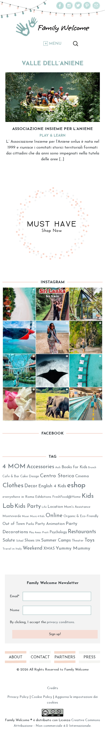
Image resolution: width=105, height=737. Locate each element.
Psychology (58, 532)
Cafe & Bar (10, 476)
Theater (78, 540)
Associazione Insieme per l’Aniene (52, 129)
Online (54, 516)
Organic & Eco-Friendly (80, 516)
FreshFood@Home (66, 497)
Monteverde (11, 516)
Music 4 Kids (37, 516)
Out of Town (13, 524)
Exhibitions (43, 497)
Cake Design (29, 476)
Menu (55, 44)
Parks (30, 524)
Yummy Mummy (73, 548)
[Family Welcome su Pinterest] (87, 8)
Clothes (12, 486)
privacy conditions (60, 622)
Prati (45, 532)
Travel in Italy (12, 548)
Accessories (40, 467)
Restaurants (82, 531)
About (15, 657)
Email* (14, 596)
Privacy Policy (18, 697)
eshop (76, 485)
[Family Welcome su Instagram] (69, 8)
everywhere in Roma (18, 497)
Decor (30, 486)
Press (89, 657)
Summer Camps (56, 540)
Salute (8, 540)
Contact (40, 657)
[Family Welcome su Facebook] (60, 8)
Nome (14, 610)
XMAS (49, 549)
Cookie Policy (42, 697)
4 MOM (14, 466)
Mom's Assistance (77, 507)
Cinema (82, 476)
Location (55, 507)
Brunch (92, 467)
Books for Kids (74, 467)
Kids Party (28, 506)
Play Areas (35, 532)
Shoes (29, 540)
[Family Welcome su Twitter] (78, 8)
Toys (89, 540)
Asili (58, 467)
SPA (37, 541)
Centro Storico (57, 475)
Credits (52, 688)
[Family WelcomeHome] (52, 27)
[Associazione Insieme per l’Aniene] (52, 97)
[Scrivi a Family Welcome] (96, 8)
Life (44, 507)
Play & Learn (52, 136)
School (19, 541)
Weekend (32, 548)
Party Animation (50, 524)
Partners (64, 657)
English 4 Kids (52, 486)
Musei (25, 516)
